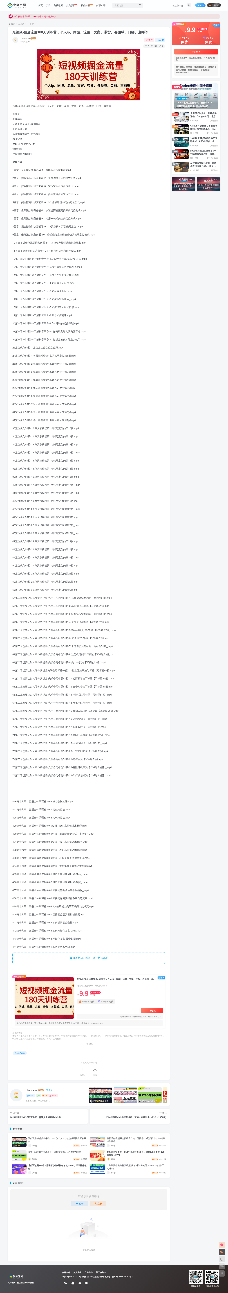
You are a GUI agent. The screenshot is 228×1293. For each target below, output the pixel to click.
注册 (180, 5)
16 (46, 1095)
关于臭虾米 (101, 1272)
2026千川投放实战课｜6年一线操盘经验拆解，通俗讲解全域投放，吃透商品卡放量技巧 (203, 155)
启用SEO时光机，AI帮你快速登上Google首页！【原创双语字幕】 (204, 116)
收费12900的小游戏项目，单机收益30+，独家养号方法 (54, 1151)
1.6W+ (31, 1095)
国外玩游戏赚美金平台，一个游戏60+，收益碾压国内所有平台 (57, 1140)
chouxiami (25, 38)
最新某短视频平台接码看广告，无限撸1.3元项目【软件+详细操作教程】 (136, 1140)
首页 (12, 23)
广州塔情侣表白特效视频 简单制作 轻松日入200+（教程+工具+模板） (135, 1167)
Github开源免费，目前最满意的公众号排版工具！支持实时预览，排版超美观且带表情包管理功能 (203, 130)
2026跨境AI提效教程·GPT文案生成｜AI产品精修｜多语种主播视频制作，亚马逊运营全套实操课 (204, 143)
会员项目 (22, 23)
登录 (174, 5)
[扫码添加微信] (222, 1266)
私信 (161, 39)
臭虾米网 (82, 1276)
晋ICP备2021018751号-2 (122, 1276)
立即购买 (152, 1010)
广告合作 (89, 1272)
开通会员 (215, 5)
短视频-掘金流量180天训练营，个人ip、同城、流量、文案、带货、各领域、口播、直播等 (80, 31)
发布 (202, 5)
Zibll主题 (93, 1276)
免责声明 (77, 1272)
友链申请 (66, 1272)
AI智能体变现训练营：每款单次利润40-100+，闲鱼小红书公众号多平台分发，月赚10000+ (203, 167)
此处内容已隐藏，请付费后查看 (90, 958)
